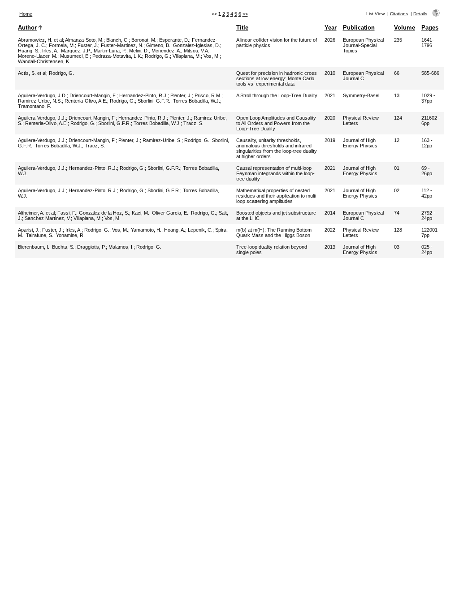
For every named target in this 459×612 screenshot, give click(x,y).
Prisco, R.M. (208, 95)
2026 (330, 40)
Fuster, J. (88, 45)
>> (245, 14)
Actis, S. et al (32, 73)
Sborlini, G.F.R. (154, 100)
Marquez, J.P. (76, 50)
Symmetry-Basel (361, 95)
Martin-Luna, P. (110, 50)
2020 (330, 118)
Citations (399, 13)
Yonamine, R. (70, 235)
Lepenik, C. (200, 230)
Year (331, 27)
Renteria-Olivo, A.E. (86, 100)
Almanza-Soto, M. (84, 40)
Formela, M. (62, 45)
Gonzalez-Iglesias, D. (196, 45)
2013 (330, 247)
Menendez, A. (166, 50)
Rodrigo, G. (157, 56)
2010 (330, 73)
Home (25, 14)
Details (420, 13)
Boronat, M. (143, 40)
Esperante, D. (174, 40)
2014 (330, 212)
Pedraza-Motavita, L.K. (117, 56)
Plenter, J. (181, 95)
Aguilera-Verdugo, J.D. (42, 95)
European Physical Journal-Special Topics (363, 45)
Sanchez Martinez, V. (48, 218)
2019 (330, 140)
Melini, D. (139, 50)
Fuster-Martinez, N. (122, 45)
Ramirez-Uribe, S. (162, 140)
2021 (330, 95)
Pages (429, 27)
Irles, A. (50, 50)
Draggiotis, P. (91, 247)
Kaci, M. (140, 212)
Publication (359, 27)
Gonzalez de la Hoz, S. (104, 212)
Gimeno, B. (158, 45)
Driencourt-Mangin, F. (93, 95)
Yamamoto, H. (146, 230)
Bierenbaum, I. (33, 247)
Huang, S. (28, 50)
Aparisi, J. (28, 230)
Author (27, 27)
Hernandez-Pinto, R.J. (143, 95)
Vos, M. (212, 56)
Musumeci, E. (75, 56)
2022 (330, 230)
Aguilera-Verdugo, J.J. (42, 118)
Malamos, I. (121, 247)
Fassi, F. (66, 212)
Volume (404, 27)
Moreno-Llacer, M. (37, 56)
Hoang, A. (174, 230)
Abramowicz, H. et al (40, 40)
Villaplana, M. (187, 56)
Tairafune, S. (39, 235)
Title (242, 27)
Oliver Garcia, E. (170, 212)
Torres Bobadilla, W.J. (196, 100)
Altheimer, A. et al (36, 212)
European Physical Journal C (363, 75)
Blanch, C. (117, 40)
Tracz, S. (193, 123)
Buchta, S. (63, 247)
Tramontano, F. (34, 106)
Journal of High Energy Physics (360, 143)
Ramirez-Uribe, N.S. (40, 100)
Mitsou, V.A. (196, 50)
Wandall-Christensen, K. (44, 61)
